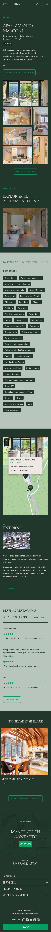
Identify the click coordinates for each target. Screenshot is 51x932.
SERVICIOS (10, 882)
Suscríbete (25, 844)
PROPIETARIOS (12, 889)
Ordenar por (38, 617)
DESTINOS (9, 876)
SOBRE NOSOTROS (15, 895)
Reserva (25, 927)
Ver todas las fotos (25, 171)
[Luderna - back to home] (11, 4)
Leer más (10, 589)
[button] (25, 476)
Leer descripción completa (18, 72)
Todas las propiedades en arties (25, 798)
